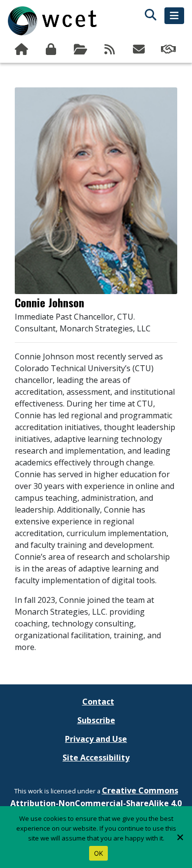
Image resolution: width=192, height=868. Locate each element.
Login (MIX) (52, 49)
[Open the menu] (174, 15)
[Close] (180, 837)
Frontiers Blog (111, 49)
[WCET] (52, 21)
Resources (81, 49)
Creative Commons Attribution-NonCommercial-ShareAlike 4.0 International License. (96, 803)
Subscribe (140, 49)
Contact (98, 701)
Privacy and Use (96, 738)
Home (22, 49)
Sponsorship (169, 49)
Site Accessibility (96, 757)
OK (98, 853)
